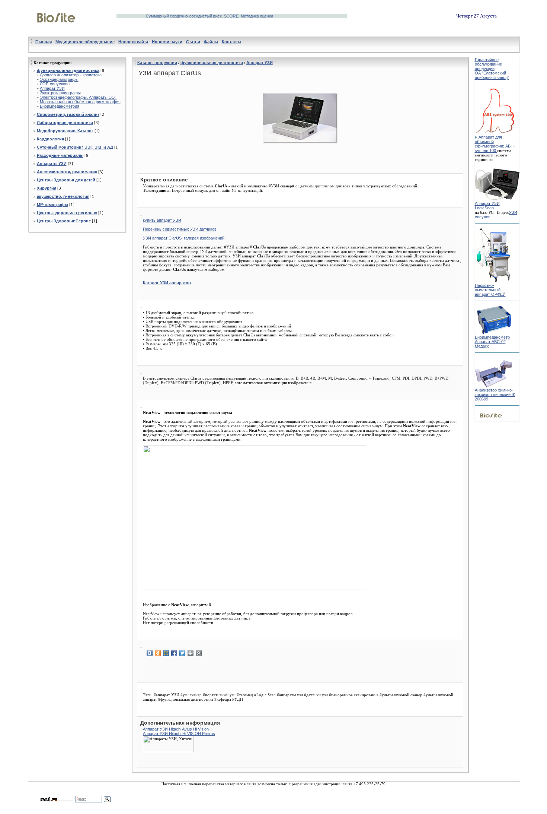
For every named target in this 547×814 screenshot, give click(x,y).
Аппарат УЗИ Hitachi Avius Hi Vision (176, 729)
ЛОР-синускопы (55, 84)
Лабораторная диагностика (65, 122)
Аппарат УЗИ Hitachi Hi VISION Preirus (179, 733)
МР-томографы (52, 204)
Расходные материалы (60, 155)
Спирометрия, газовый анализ (68, 114)
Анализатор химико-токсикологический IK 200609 (495, 394)
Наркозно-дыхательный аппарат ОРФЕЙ (490, 290)
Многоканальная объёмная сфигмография (80, 101)
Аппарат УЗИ (52, 88)
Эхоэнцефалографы (59, 79)
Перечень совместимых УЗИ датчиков (180, 229)
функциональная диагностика (68, 70)
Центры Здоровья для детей (66, 180)
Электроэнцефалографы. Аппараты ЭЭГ (78, 97)
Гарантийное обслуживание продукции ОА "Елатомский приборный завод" (492, 68)
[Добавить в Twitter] (182, 653)
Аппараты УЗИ (52, 163)
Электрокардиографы (60, 93)
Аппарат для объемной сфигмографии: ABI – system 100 (495, 144)
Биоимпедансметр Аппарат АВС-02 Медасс (492, 341)
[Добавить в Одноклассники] (158, 653)
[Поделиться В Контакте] (150, 653)
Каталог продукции (157, 62)
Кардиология (50, 139)
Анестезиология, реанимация (67, 172)
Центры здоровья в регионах (67, 212)
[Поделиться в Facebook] (174, 653)
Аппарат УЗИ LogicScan (487, 205)
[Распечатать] (190, 653)
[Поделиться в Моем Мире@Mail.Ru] (166, 653)
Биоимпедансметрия (59, 106)
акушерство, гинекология (63, 196)
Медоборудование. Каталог (65, 131)
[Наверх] (199, 653)
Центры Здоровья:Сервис (64, 221)
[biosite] (56, 31)
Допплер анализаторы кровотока (71, 75)
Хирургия (46, 188)
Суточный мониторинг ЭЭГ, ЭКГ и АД (75, 147)
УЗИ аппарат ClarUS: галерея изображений (183, 238)
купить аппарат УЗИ (162, 220)
